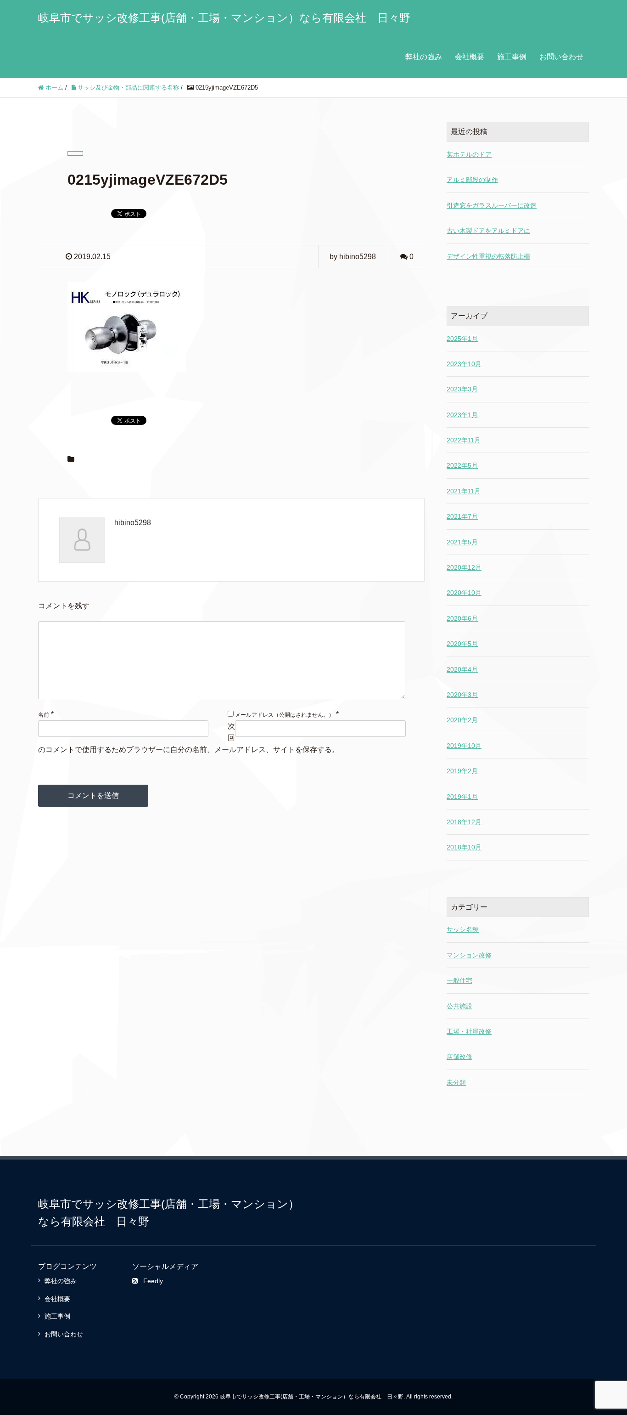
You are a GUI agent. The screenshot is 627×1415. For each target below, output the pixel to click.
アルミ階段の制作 (472, 179)
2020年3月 (462, 694)
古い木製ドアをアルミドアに (488, 230)
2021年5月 (462, 542)
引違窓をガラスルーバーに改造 (492, 205)
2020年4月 (462, 669)
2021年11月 (464, 491)
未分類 (456, 1082)
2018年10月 (464, 847)
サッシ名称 (463, 929)
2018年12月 (464, 822)
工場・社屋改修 (469, 1031)
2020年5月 (462, 643)
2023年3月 (462, 389)
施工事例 (511, 57)
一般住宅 (459, 980)
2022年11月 (464, 440)
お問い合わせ (561, 57)
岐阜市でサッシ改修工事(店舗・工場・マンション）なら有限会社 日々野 (224, 17)
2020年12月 (464, 567)
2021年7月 (462, 516)
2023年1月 (462, 415)
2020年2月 (462, 720)
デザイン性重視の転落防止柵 (488, 256)
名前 (43, 715)
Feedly (153, 1281)
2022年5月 (462, 465)
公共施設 (459, 1006)
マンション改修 (469, 955)
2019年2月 (462, 771)
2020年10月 (464, 592)
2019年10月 (464, 745)
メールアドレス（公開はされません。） (284, 715)
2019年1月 (462, 796)
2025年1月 (462, 338)
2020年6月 (462, 618)
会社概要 (469, 57)
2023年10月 (464, 364)
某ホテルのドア (469, 154)
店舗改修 (459, 1056)
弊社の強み (423, 57)
